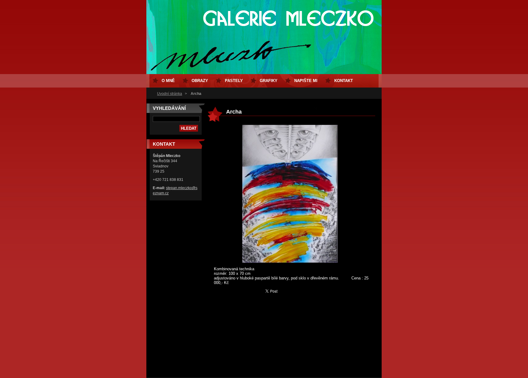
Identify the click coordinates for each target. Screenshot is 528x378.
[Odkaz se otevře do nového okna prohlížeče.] (290, 261)
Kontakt (343, 80)
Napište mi (305, 80)
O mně (168, 80)
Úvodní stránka (169, 93)
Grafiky (268, 80)
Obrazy (200, 80)
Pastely (234, 80)
